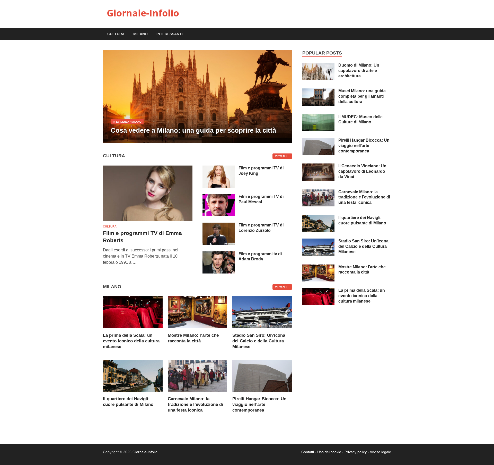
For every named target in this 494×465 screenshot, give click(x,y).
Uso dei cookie (329, 452)
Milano (140, 34)
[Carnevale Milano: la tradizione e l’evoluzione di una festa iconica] (197, 375)
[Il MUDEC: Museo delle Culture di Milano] (318, 117)
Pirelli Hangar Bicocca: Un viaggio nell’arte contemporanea (259, 404)
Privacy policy (356, 452)
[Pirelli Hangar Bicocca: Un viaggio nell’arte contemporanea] (262, 375)
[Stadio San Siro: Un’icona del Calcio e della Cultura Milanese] (262, 312)
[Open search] (388, 34)
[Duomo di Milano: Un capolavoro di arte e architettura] (318, 65)
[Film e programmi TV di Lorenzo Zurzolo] (218, 225)
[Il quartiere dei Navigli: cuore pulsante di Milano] (133, 375)
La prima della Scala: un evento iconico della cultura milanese (131, 341)
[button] (283, 96)
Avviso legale (380, 452)
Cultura (116, 34)
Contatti (307, 452)
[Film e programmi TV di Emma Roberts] (147, 168)
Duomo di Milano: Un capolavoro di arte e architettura (358, 70)
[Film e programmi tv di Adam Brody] (218, 254)
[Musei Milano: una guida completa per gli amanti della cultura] (318, 91)
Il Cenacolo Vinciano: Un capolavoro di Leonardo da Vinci (362, 171)
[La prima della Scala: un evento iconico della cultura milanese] (133, 312)
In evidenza (121, 121)
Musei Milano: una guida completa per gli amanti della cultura (362, 96)
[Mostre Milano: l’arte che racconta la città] (197, 312)
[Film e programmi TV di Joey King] (218, 168)
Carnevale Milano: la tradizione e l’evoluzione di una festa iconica (195, 404)
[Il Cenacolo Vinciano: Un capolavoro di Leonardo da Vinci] (318, 166)
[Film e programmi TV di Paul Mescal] (218, 197)
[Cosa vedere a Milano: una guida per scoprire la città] (197, 96)
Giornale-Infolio (143, 13)
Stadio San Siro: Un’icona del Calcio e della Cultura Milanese (258, 341)
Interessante (170, 34)
